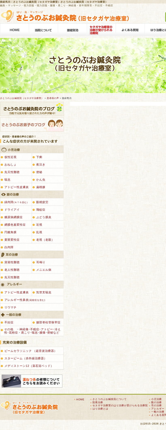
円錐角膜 (10, 232)
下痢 (39, 157)
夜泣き (40, 164)
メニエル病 (43, 269)
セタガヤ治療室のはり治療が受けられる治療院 (101, 29)
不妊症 (9, 322)
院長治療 (98, 402)
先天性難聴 (12, 172)
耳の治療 (31, 254)
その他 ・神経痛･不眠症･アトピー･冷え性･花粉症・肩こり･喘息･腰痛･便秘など (32, 331)
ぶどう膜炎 (43, 217)
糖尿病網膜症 (13, 217)
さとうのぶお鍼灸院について (43, 29)
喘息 (7, 179)
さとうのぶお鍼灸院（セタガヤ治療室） (22, 98)
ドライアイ (12, 209)
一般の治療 (31, 314)
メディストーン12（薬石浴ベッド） (29, 365)
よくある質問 (130, 29)
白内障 (9, 247)
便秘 (39, 172)
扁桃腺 (40, 187)
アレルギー (31, 284)
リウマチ (10, 307)
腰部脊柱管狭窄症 (48, 322)
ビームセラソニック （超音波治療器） (30, 350)
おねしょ (10, 164)
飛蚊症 (40, 209)
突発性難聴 (12, 262)
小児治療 (31, 149)
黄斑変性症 (12, 239)
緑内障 (16, 202)
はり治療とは (100, 408)
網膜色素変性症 (15, 224)
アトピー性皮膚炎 (16, 187)
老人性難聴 (12, 269)
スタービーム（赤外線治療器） (25, 358)
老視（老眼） (45, 239)
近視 (39, 224)
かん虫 (40, 179)
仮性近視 (10, 157)
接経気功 (72, 29)
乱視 (39, 232)
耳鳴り (40, 262)
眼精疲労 (42, 202)
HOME (14, 29)
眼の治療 (31, 194)
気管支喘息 (43, 292)
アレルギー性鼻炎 (24, 299)
